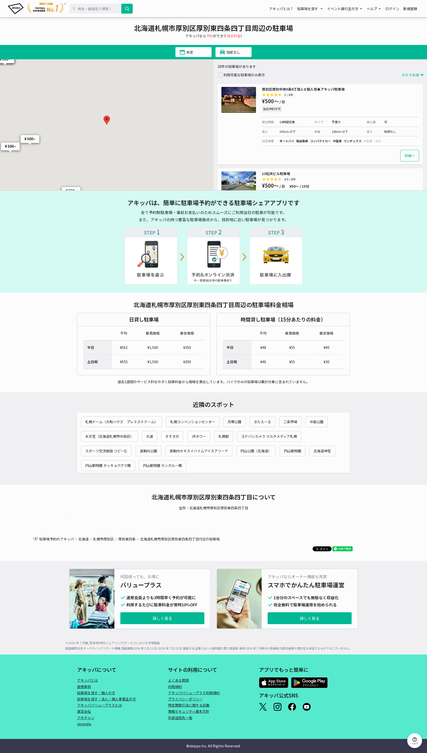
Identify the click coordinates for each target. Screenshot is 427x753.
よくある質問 (178, 680)
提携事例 (84, 686)
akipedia (84, 723)
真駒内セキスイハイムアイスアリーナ (199, 450)
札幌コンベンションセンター (192, 421)
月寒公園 (234, 421)
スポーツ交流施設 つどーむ (106, 450)
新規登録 (410, 8)
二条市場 (290, 421)
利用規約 (175, 686)
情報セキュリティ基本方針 (188, 711)
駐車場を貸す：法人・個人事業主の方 (106, 698)
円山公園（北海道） (256, 450)
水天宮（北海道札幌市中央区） (109, 436)
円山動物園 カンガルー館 (162, 465)
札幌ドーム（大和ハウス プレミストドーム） (121, 421)
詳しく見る (162, 618)
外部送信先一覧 (180, 717)
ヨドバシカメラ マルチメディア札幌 (269, 436)
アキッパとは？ (281, 8)
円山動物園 (292, 450)
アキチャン (85, 717)
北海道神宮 (322, 450)
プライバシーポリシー (185, 698)
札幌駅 (223, 436)
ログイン (392, 8)
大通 (149, 436)
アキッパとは (87, 680)
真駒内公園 (148, 450)
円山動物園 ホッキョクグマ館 (108, 465)
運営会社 (84, 711)
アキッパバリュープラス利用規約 (194, 692)
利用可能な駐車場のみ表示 (244, 74)
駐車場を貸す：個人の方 (96, 692)
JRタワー (199, 436)
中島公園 (316, 421)
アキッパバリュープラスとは (99, 705)
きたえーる (262, 421)
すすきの (172, 436)
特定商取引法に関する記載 (189, 705)
